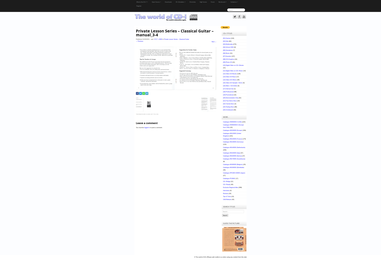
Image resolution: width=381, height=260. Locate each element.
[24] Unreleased (228, 110)
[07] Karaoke (227, 56)
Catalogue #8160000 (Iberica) (232, 156)
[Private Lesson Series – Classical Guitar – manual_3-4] (176, 68)
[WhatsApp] (143, 93)
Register (138, 6)
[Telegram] (146, 93)
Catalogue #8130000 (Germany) (233, 142)
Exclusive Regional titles (230, 187)
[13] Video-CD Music (229, 76)
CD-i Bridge (226, 181)
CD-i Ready (226, 184)
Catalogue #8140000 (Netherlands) (234, 147)
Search (225, 215)
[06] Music (226, 53)
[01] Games (226, 38)
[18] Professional (228, 92)
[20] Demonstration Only (230, 98)
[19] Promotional (228, 95)
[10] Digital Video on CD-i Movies (233, 65)
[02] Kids (226, 41)
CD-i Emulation (180, 2)
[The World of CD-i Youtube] (244, 17)
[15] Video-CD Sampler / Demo (232, 83)
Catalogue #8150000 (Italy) (231, 153)
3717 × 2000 (158, 39)
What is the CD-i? (141, 2)
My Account (222, 2)
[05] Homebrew (228, 50)
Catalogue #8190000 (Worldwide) (233, 167)
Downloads (168, 2)
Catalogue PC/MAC (229, 178)
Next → (214, 41)
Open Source (156, 2)
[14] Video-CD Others (230, 80)
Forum (213, 2)
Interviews (226, 190)
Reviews (225, 193)
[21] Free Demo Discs (230, 101)
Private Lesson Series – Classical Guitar (176, 39)
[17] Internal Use (228, 89)
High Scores (203, 2)
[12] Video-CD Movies (230, 73)
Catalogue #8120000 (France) (232, 139)
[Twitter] (140, 93)
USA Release (227, 199)
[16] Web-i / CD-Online (230, 86)
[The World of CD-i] (166, 17)
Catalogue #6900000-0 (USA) (232, 122)
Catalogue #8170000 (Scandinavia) (234, 159)
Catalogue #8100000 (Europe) (232, 130)
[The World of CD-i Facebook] (239, 17)
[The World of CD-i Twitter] (235, 17)
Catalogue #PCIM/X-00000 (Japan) (234, 173)
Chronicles (193, 2)
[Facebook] (137, 93)
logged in (147, 127)
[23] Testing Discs (228, 107)
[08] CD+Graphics (228, 59)
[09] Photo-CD (227, 62)
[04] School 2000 (228, 47)
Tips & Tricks (227, 196)
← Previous (139, 41)
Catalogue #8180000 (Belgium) (233, 164)
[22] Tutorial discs (228, 104)
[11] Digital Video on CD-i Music (233, 71)
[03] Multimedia (228, 44)
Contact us (234, 2)
